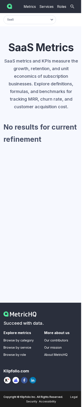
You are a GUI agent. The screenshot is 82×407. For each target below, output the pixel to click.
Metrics (30, 6)
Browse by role (14, 354)
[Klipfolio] (7, 380)
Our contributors (56, 340)
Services (46, 6)
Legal (74, 397)
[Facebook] (24, 380)
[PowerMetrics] (16, 380)
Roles (61, 6)
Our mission (53, 347)
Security (31, 401)
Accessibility (47, 401)
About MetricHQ (56, 354)
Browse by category (18, 340)
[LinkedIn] (33, 380)
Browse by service (17, 347)
